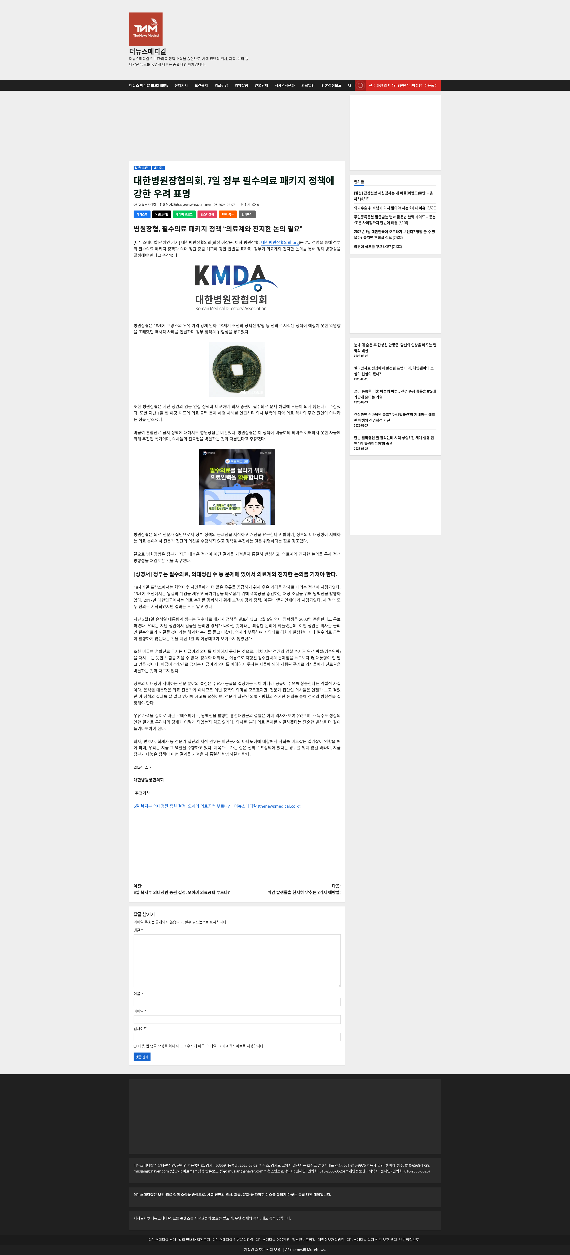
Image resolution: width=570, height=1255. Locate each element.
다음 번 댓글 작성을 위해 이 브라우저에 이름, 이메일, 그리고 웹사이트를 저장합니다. (201, 1046)
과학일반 (308, 85)
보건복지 (201, 85)
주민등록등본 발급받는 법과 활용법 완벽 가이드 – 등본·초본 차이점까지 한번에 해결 (395, 219)
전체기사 (181, 85)
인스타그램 (207, 214)
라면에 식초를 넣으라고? (372, 246)
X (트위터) (161, 214)
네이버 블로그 (184, 214)
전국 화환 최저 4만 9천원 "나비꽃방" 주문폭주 (403, 85)
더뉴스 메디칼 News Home (148, 85)
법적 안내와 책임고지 (194, 1239)
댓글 (138, 930)
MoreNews (316, 1249)
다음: (304, 889)
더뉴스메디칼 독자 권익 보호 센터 (372, 1239)
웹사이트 (140, 1028)
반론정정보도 (332, 85)
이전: (182, 889)
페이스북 (142, 214)
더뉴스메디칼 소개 (162, 1239)
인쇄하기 (247, 214)
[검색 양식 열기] (349, 85)
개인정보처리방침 (331, 1239)
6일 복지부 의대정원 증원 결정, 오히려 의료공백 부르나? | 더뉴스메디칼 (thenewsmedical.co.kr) (217, 806)
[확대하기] (358, 221)
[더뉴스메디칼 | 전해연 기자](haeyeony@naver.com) (174, 204)
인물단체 (261, 85)
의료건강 (221, 85)
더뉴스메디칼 (148, 51)
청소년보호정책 (304, 1239)
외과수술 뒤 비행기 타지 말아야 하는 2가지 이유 (389, 208)
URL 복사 (228, 214)
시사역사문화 (285, 85)
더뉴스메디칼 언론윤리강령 (232, 1239)
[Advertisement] (348, 40)
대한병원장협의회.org (280, 242)
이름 (138, 993)
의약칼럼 (241, 85)
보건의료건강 (142, 168)
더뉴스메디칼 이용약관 (273, 1239)
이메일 (140, 1011)
